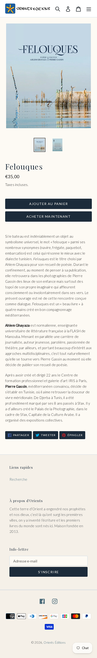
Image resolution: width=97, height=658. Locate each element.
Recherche (18, 479)
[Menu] (89, 8)
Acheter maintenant (48, 216)
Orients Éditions (55, 642)
